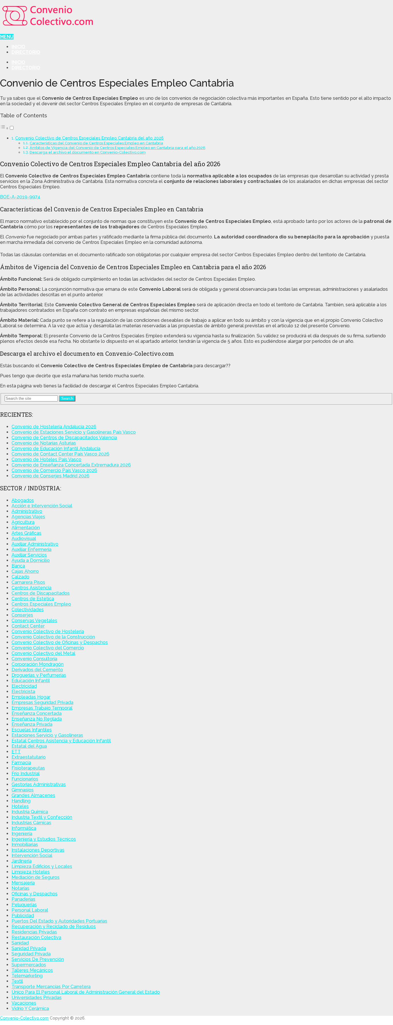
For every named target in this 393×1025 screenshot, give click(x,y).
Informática (24, 828)
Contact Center (28, 626)
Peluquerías (24, 904)
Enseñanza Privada (32, 724)
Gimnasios (23, 790)
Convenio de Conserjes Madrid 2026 (50, 476)
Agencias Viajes (28, 516)
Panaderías (23, 899)
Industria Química (30, 811)
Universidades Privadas (37, 997)
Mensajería (23, 883)
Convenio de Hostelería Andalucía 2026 (54, 426)
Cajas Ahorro (25, 571)
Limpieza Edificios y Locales (42, 866)
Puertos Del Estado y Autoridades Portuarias (59, 921)
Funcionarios (25, 779)
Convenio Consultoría (34, 658)
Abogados (23, 500)
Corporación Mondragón (38, 664)
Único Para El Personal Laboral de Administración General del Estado (86, 992)
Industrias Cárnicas (31, 822)
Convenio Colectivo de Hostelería (48, 631)
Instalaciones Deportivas (38, 850)
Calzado (20, 577)
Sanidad (20, 943)
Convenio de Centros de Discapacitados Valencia (64, 437)
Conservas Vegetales (34, 620)
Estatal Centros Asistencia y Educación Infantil (61, 740)
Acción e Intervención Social (42, 505)
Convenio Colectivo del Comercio (48, 648)
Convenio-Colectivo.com (24, 1018)
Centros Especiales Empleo (41, 604)
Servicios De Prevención (38, 959)
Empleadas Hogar (31, 697)
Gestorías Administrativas (39, 784)
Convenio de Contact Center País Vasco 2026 (60, 454)
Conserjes (22, 615)
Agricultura (23, 522)
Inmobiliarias (25, 844)
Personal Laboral (30, 910)
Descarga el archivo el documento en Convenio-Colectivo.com (88, 152)
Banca (18, 566)
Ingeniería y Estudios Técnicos (44, 839)
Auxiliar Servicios (29, 555)
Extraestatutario (29, 757)
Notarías (20, 888)
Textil (17, 981)
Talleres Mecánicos (32, 970)
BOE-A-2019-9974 (20, 197)
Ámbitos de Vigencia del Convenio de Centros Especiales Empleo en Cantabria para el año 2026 (117, 148)
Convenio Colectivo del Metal (43, 653)
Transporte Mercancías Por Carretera (51, 986)
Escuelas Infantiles (32, 730)
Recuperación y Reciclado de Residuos (54, 926)
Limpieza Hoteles (31, 872)
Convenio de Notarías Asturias (44, 443)
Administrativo (27, 511)
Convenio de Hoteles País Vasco (46, 459)
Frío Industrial (26, 773)
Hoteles (20, 806)
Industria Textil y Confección (42, 817)
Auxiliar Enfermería (31, 549)
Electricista (23, 691)
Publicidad (23, 915)
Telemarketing (27, 975)
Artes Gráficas (26, 533)
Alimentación (26, 527)
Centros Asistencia (31, 587)
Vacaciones (24, 1003)
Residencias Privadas (34, 932)
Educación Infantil (31, 680)
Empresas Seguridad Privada (42, 702)
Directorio (26, 52)
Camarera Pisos (28, 582)
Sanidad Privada (29, 948)
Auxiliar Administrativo (35, 544)
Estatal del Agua (29, 746)
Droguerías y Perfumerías (39, 675)
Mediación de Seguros (36, 877)
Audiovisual (24, 538)
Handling (21, 801)
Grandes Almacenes (33, 795)
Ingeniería (22, 833)
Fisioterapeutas (28, 768)
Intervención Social (32, 855)
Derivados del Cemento (37, 669)
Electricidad (24, 686)
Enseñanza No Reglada (37, 719)
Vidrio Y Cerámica (30, 1008)
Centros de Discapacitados (41, 593)
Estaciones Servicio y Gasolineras (47, 735)
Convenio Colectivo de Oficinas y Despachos (60, 642)
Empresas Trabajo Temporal (42, 708)
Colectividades (28, 609)
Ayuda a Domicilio (31, 560)
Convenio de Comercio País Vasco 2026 (54, 470)
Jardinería (22, 861)
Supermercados (29, 964)
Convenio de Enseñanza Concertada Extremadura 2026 (71, 465)
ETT (16, 751)
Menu (7, 36)
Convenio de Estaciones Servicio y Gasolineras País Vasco (74, 432)
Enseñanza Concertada (37, 713)
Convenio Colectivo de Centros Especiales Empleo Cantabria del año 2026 (89, 137)
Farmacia (21, 762)
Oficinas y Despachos (35, 893)
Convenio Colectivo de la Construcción (53, 637)
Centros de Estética (33, 598)
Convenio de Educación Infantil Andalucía (56, 448)
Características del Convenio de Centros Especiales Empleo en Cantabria (96, 143)
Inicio (18, 46)
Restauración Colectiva (36, 937)
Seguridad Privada (31, 954)
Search (67, 398)
